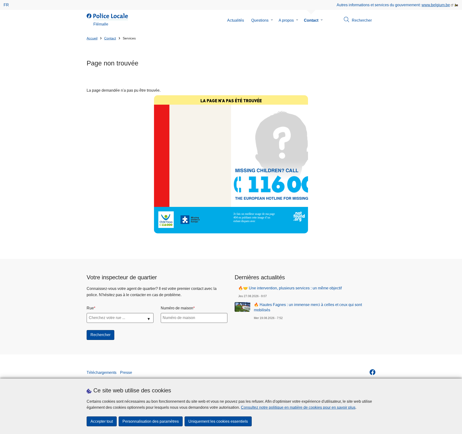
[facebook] (372, 372)
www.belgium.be (436, 5)
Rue (90, 308)
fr (6, 5)
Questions (260, 20)
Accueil (92, 38)
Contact (311, 20)
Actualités (235, 20)
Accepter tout (101, 421)
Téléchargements (101, 372)
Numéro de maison (177, 308)
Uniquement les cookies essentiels (218, 421)
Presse (126, 372)
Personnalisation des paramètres (150, 421)
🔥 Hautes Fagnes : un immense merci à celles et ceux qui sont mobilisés (308, 307)
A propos (286, 20)
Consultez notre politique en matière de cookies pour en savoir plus (298, 407)
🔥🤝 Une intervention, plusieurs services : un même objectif (290, 288)
